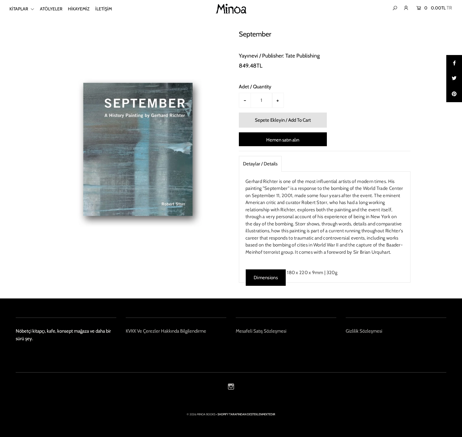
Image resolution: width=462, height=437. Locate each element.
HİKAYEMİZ (79, 9)
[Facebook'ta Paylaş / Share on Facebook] (454, 63)
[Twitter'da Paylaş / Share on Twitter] (454, 78)
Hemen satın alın (282, 140)
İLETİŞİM (103, 9)
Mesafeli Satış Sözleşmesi (261, 331)
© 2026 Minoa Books (201, 414)
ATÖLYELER (51, 9)
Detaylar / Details (260, 164)
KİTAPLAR (19, 9)
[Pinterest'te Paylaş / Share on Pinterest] (454, 94)
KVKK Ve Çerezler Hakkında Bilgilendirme (166, 331)
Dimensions (266, 277)
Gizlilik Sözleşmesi (364, 331)
